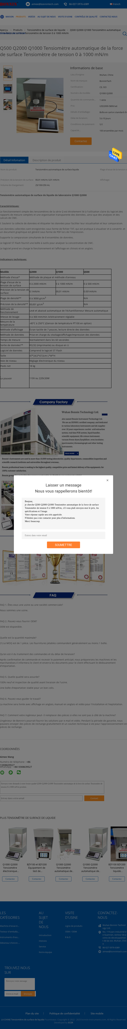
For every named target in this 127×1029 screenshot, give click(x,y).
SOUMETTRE (63, 544)
